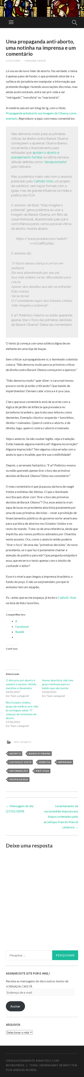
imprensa (65, 762)
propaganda (18, 779)
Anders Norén (24, 1070)
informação (18, 770)
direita (44, 762)
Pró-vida (42, 770)
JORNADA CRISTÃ (35, 60)
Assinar (15, 1006)
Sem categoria (22, 741)
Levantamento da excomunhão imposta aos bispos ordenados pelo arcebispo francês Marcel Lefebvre (61, 816)
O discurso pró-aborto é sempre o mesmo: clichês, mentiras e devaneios (21, 684)
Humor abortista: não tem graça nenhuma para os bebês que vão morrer (57, 684)
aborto (15, 753)
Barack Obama (40, 753)
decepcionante (55, 162)
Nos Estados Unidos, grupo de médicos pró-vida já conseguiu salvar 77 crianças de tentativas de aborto (22, 710)
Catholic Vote (43, 181)
